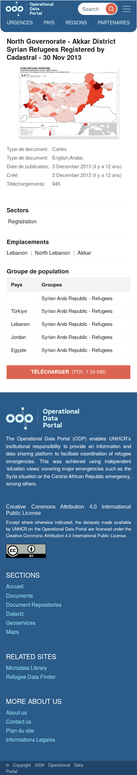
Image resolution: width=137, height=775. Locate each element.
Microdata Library (26, 667)
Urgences (20, 22)
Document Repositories (34, 604)
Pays (49, 22)
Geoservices (21, 622)
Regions (76, 22)
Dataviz (15, 613)
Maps (12, 631)
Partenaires (114, 22)
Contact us (18, 721)
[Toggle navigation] (127, 8)
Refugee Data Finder (31, 677)
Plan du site (20, 730)
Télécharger (68, 371)
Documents (19, 595)
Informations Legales (30, 739)
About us (16, 712)
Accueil (15, 586)
